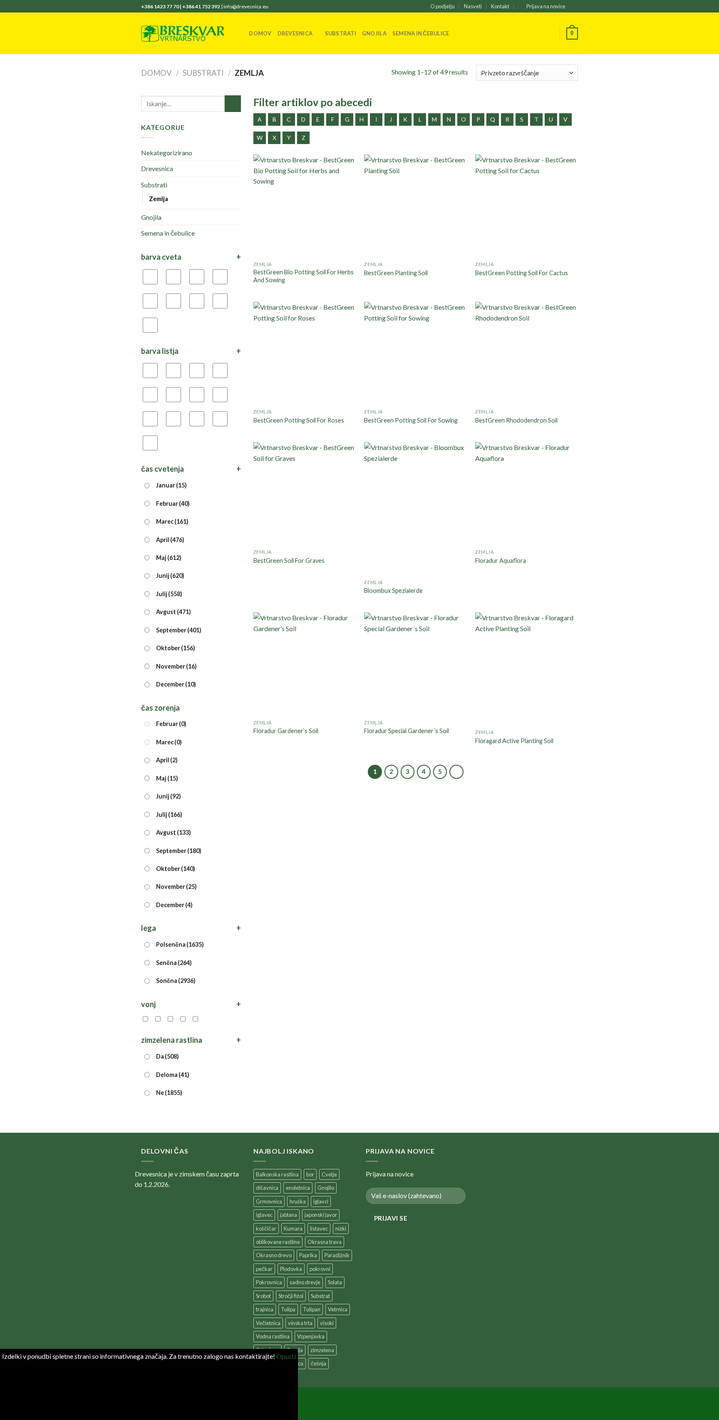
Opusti (286, 1356)
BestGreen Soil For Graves (289, 560)
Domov (260, 33)
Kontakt (500, 6)
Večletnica (268, 1323)
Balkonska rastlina (277, 1174)
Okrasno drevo (274, 1255)
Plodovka (291, 1269)
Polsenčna (180, 944)
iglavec (264, 1214)
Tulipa (288, 1309)
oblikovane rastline (278, 1241)
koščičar (266, 1228)
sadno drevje (305, 1282)
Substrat (320, 1296)
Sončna (176, 980)
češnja (318, 1363)
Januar (171, 485)
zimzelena (322, 1350)
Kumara (293, 1228)
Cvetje (329, 1174)
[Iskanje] (240, 33)
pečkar (264, 1269)
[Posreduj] (233, 103)
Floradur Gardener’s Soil (285, 730)
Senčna (174, 962)
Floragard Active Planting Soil (514, 740)
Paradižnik (337, 1255)
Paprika (308, 1255)
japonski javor (321, 1214)
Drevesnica (295, 33)
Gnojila (374, 33)
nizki (340, 1228)
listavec (319, 1228)
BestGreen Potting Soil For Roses (298, 420)
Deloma (172, 1074)
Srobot (263, 1296)
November (176, 666)
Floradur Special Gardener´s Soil (406, 730)
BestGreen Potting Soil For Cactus (521, 272)
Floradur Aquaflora (500, 560)
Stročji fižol (290, 1296)
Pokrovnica (269, 1282)
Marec (172, 521)
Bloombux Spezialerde (393, 590)
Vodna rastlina (273, 1336)
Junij (170, 575)
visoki (327, 1323)
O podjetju (442, 6)
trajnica (264, 1309)
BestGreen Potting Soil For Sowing (411, 420)
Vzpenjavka (311, 1336)
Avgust (173, 611)
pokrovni (320, 1269)
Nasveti (473, 6)
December (176, 684)
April (170, 539)
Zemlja (158, 198)
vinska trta (300, 1323)
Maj (168, 557)
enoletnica (298, 1187)
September (178, 630)
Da (167, 1056)
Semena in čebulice (420, 33)
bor (310, 1174)
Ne (169, 1092)
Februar (173, 503)
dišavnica (267, 1187)
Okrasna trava (324, 1241)
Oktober (175, 648)
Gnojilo (325, 1187)
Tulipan (311, 1309)
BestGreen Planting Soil (396, 272)
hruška (298, 1201)
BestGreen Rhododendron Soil (516, 420)
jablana (288, 1214)
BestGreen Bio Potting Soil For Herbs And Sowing (303, 276)
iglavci (320, 1201)
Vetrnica (337, 1309)
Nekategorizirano (166, 153)
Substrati (340, 33)
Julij (169, 593)
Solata (335, 1282)
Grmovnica (269, 1201)
